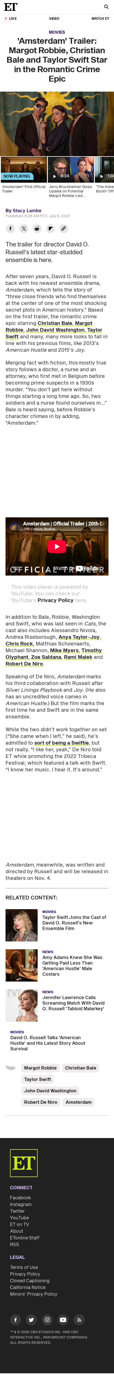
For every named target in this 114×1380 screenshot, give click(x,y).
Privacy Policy (56, 600)
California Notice (27, 1287)
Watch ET (100, 18)
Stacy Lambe (27, 210)
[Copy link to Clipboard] (64, 229)
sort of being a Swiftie (61, 743)
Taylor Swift (37, 1079)
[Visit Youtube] (63, 1319)
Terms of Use (24, 1267)
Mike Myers (64, 650)
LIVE (13, 18)
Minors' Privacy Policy (33, 1294)
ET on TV (19, 1224)
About (16, 1231)
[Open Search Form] (106, 7)
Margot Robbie (40, 1068)
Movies (57, 32)
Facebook (20, 1198)
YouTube (19, 1218)
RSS (14, 1244)
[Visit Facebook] (15, 1320)
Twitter (17, 1211)
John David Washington (55, 330)
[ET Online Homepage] (12, 7)
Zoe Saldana (46, 657)
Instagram (21, 1204)
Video (54, 18)
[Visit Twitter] (31, 1320)
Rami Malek (78, 657)
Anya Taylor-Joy (79, 637)
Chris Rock (19, 644)
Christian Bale (55, 323)
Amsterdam (79, 1102)
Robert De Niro (24, 664)
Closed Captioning (30, 1281)
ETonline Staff (25, 1238)
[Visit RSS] (79, 1320)
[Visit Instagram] (47, 1320)
